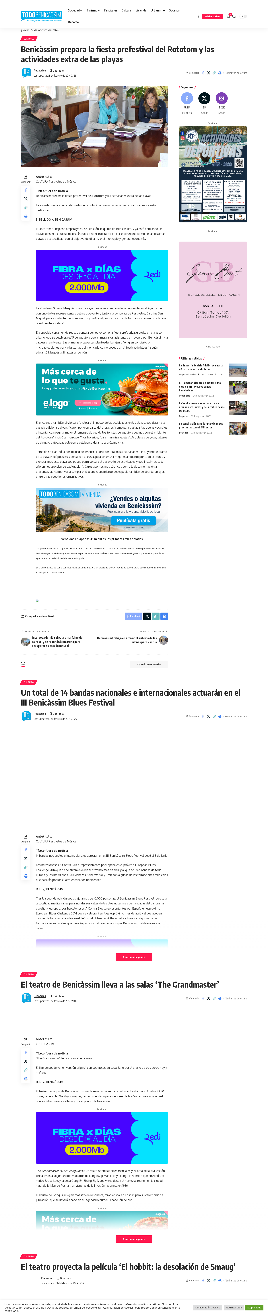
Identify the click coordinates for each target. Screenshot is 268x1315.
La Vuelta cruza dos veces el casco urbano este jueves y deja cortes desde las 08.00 (202, 407)
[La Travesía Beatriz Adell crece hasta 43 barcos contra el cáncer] (238, 370)
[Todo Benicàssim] (41, 16)
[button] (198, 16)
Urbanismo (184, 395)
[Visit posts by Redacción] (26, 72)
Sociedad (194, 374)
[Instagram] (221, 103)
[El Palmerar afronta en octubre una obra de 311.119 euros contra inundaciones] (238, 388)
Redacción (40, 70)
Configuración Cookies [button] (207, 1307)
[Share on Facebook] (202, 73)
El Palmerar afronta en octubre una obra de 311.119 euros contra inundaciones (200, 386)
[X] (204, 103)
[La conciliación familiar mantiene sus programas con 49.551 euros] (238, 428)
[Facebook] (187, 103)
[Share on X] (208, 73)
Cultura (29, 38)
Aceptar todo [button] (254, 1307)
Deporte (183, 374)
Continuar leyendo (134, 957)
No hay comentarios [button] (151, 664)
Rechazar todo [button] (234, 1307)
